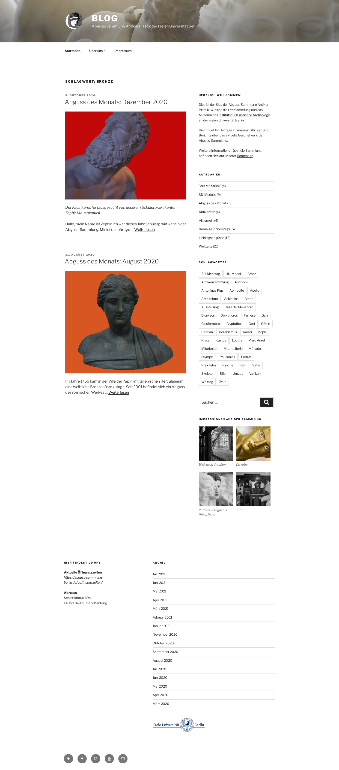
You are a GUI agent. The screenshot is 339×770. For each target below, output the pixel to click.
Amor (251, 274)
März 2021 (161, 608)
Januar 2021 (162, 626)
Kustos (221, 340)
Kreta (205, 340)
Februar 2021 (162, 617)
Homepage (245, 156)
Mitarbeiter (209, 348)
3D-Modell (233, 274)
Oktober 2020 (163, 643)
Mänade (255, 348)
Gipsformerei (210, 324)
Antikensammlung (215, 282)
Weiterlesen (144, 229)
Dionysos (208, 315)
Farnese (250, 315)
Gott (252, 324)
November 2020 (165, 634)
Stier (223, 373)
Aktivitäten (207, 212)
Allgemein (206, 220)
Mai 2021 (160, 591)
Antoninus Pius (212, 290)
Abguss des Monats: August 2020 (112, 261)
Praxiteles (208, 365)
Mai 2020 (160, 686)
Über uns (96, 51)
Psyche (227, 365)
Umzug (238, 373)
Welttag (207, 382)
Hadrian (207, 332)
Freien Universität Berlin (226, 120)
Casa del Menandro (239, 307)
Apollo (254, 290)
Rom (242, 365)
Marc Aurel (256, 340)
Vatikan (255, 373)
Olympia (207, 357)
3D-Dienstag (210, 274)
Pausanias (227, 357)
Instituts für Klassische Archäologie (245, 115)
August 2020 (162, 660)
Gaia (265, 315)
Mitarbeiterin (233, 348)
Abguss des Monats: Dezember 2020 (116, 102)
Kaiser (247, 332)
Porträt (246, 357)
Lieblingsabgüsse (211, 238)
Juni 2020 (160, 677)
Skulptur (207, 373)
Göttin (265, 324)
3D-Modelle (207, 194)
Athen (248, 299)
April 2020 (160, 695)
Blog (105, 18)
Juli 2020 (159, 669)
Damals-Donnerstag (214, 229)
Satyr (256, 365)
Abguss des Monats (213, 203)
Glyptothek (234, 324)
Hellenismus (228, 332)
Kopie (262, 332)
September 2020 (165, 652)
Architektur (209, 299)
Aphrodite (236, 290)
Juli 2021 (159, 574)
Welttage (205, 246)
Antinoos (241, 282)
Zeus (222, 382)
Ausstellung (210, 307)
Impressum (123, 51)
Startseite (72, 51)
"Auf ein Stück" (210, 186)
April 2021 (160, 600)
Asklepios (231, 299)
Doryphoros (229, 315)
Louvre (237, 340)
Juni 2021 (160, 583)
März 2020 (161, 704)
